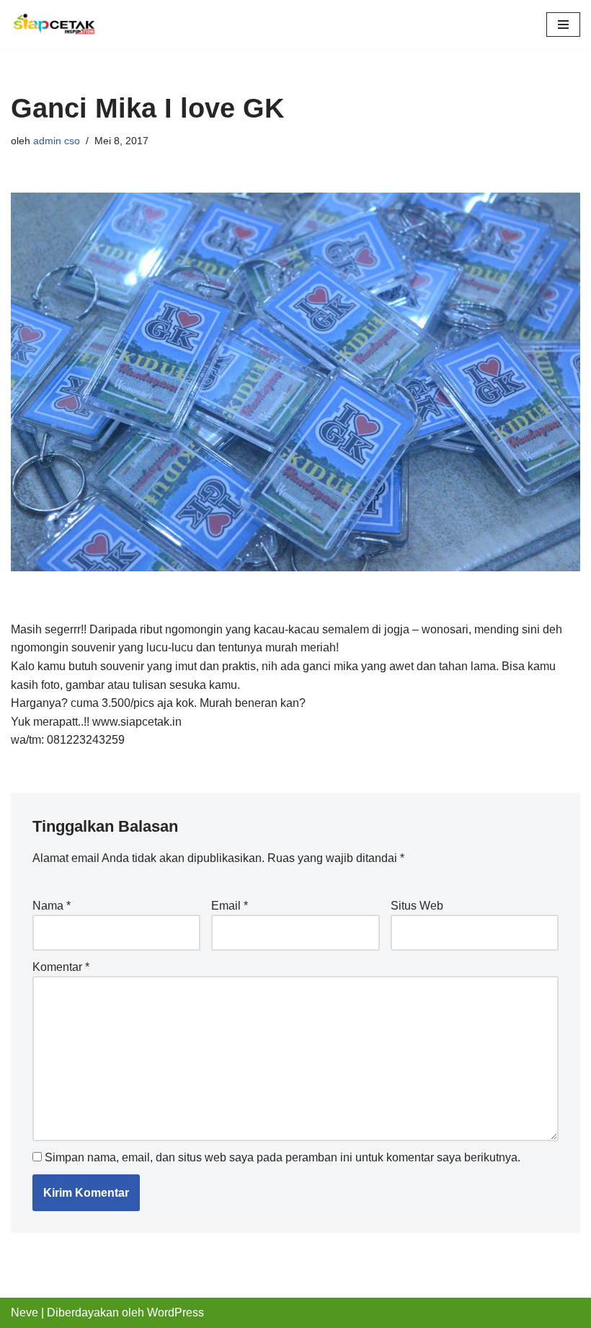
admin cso (56, 140)
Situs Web (417, 906)
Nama (51, 906)
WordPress (175, 1312)
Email (229, 906)
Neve (24, 1312)
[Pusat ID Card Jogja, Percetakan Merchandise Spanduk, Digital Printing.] (54, 24)
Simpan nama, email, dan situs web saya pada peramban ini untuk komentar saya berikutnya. (282, 1157)
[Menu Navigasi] (563, 24)
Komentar (60, 967)
